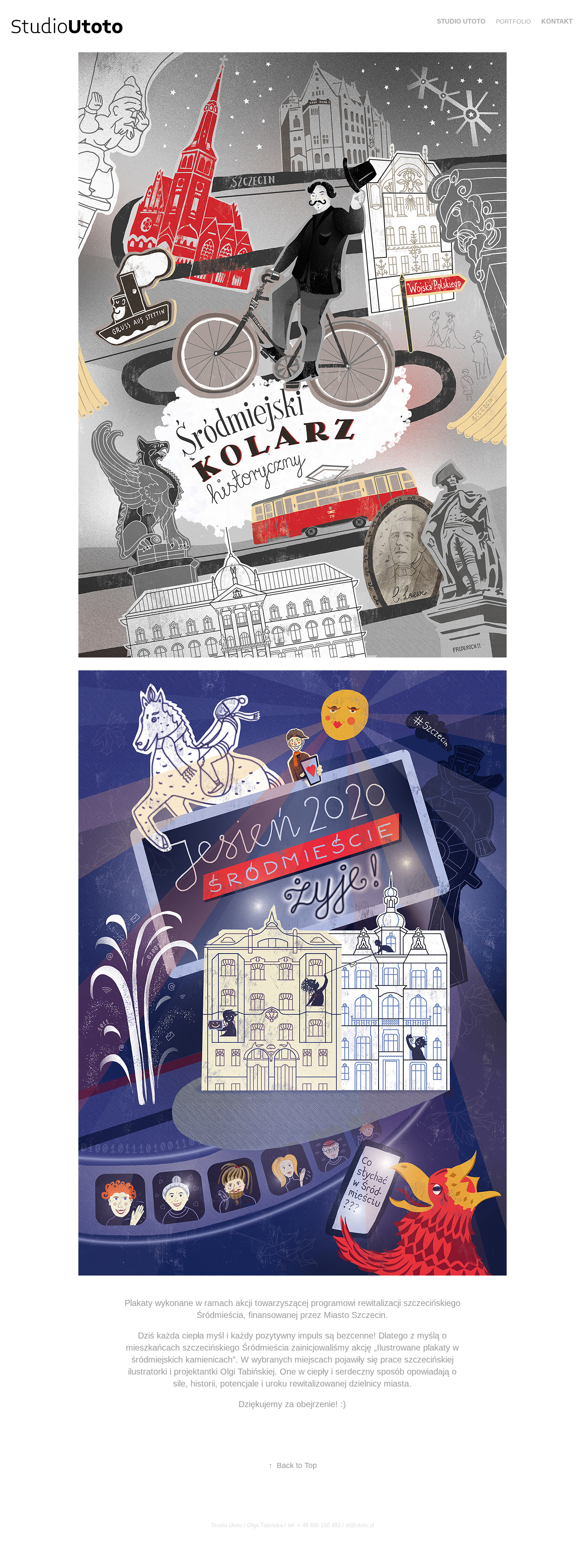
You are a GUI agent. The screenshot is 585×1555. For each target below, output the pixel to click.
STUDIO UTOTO (461, 21)
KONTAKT (557, 21)
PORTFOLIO (513, 21)
